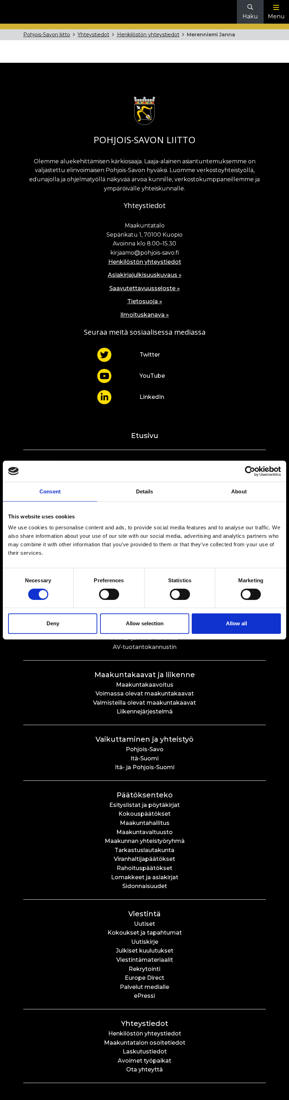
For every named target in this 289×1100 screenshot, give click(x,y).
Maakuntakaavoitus (144, 684)
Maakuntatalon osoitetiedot (144, 1042)
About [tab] (239, 491)
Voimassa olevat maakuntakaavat (145, 693)
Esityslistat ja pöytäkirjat (144, 805)
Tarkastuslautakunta (144, 850)
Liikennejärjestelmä (145, 711)
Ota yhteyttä (144, 1069)
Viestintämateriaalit (144, 959)
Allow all (236, 623)
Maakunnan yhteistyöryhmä (145, 841)
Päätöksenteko (145, 795)
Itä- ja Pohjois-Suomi (144, 767)
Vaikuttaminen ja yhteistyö (144, 739)
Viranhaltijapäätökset (144, 859)
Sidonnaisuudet (144, 886)
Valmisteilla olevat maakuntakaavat (144, 702)
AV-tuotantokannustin (145, 647)
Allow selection (145, 623)
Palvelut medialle (144, 987)
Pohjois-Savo (145, 749)
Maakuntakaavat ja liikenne (144, 674)
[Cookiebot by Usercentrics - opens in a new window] (250, 471)
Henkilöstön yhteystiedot (148, 34)
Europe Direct (144, 977)
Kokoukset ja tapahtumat (144, 932)
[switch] (109, 594)
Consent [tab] (50, 491)
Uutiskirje (144, 941)
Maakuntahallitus (145, 823)
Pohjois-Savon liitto (46, 34)
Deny (53, 623)
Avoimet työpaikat (144, 1060)
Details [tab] (144, 491)
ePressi (144, 995)
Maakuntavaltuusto (144, 832)
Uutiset (144, 923)
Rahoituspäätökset (144, 868)
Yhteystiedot (93, 34)
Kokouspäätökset (144, 813)
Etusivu (144, 435)
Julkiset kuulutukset (144, 950)
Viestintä (144, 914)
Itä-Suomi (144, 758)
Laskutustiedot (145, 1051)
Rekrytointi (144, 969)
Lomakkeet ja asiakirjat (144, 877)
